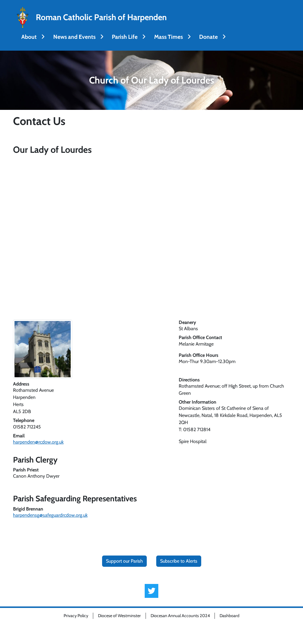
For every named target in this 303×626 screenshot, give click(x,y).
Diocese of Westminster (119, 615)
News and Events (74, 36)
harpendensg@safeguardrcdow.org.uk (50, 515)
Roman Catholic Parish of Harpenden (101, 17)
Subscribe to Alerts (178, 561)
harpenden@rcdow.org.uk (38, 442)
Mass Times (168, 36)
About (29, 36)
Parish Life (125, 36)
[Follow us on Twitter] (152, 591)
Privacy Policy (76, 615)
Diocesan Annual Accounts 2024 (180, 615)
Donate (208, 36)
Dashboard (229, 615)
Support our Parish (124, 561)
